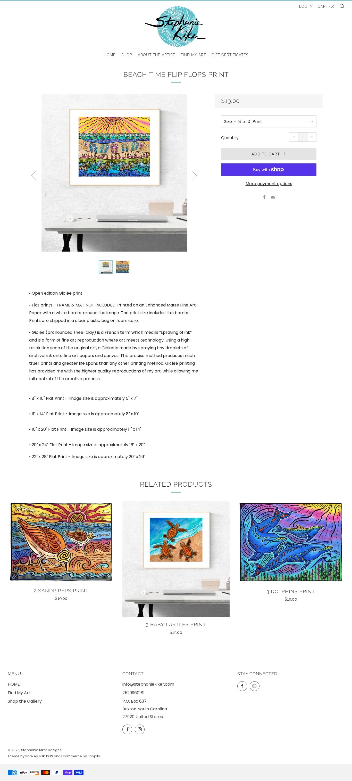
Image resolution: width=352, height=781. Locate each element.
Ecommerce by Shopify (80, 756)
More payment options (269, 184)
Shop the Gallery (25, 701)
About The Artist (156, 55)
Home (110, 55)
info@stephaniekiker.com (148, 684)
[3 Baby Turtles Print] (175, 559)
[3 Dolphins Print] (290, 542)
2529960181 (133, 693)
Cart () (326, 6)
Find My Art (193, 55)
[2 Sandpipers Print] (61, 542)
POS (49, 756)
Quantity (230, 138)
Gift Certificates (230, 55)
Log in (306, 6)
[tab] (106, 267)
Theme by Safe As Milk (26, 756)
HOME (14, 684)
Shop (126, 55)
